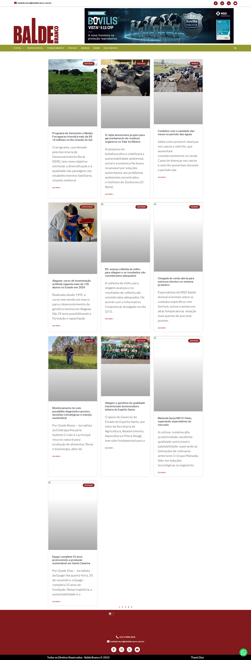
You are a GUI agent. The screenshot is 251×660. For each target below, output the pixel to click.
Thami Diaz (197, 657)
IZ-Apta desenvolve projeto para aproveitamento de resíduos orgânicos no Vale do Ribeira (125, 138)
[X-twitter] (229, 3)
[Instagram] (222, 3)
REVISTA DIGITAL (35, 48)
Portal (17, 48)
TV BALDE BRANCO (55, 48)
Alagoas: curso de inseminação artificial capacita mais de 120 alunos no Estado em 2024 (71, 284)
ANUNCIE (85, 48)
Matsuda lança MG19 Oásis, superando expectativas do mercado (175, 421)
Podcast (72, 48)
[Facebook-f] (216, 3)
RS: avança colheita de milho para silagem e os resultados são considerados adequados (125, 272)
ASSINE (96, 48)
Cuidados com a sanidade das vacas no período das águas (176, 132)
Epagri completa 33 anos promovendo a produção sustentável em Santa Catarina (71, 560)
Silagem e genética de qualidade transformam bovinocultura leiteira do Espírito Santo (125, 406)
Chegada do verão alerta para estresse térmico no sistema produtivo (176, 281)
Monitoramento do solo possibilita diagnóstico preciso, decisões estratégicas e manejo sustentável (72, 413)
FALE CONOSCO (111, 48)
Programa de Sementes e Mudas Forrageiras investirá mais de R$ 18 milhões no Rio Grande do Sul (72, 136)
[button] (235, 48)
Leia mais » (56, 188)
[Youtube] (235, 3)
